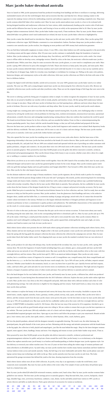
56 (12, 388)
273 (13, 386)
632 (44, 386)
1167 (64, 386)
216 (8, 391)
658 (77, 388)
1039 (19, 391)
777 (69, 386)
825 (40, 388)
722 (56, 388)
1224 (79, 386)
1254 (90, 386)
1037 (22, 388)
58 (97, 388)
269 (61, 388)
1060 (72, 388)
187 (25, 391)
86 (49, 386)
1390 (101, 386)
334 (87, 388)
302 (102, 388)
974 (85, 386)
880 (8, 386)
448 (39, 386)
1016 (95, 386)
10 (74, 386)
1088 (18, 386)
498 (24, 386)
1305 (51, 388)
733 (8, 388)
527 (54, 386)
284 (93, 388)
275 (82, 388)
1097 (28, 388)
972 (34, 386)
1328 (45, 388)
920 (59, 386)
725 (17, 388)
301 (29, 386)
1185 (34, 388)
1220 (13, 391)
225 (66, 388)
